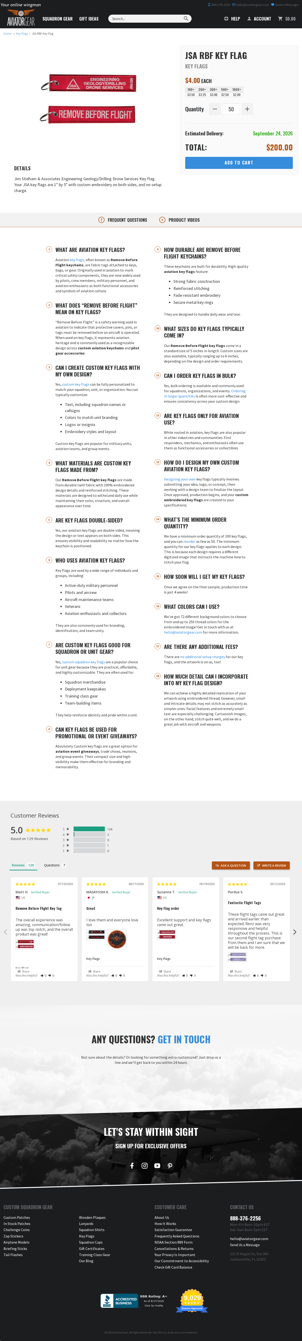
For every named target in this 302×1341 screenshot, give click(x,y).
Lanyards (86, 1223)
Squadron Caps (91, 1242)
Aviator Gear (120, 1332)
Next (294, 931)
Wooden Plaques (92, 1217)
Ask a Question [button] (233, 865)
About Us (162, 1217)
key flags (77, 259)
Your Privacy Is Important (175, 1254)
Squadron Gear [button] (57, 19)
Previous (5, 931)
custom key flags (75, 384)
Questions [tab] (52, 865)
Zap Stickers (13, 1236)
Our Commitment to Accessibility (182, 1260)
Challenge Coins (17, 1229)
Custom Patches (17, 1217)
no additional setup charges (202, 656)
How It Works (165, 1223)
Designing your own (180, 479)
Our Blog (86, 1260)
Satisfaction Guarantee (173, 1229)
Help (235, 19)
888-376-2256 (220, 5)
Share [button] (25, 971)
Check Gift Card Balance (173, 1267)
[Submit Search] (186, 19)
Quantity (194, 109)
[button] (43, 975)
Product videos (184, 220)
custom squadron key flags (83, 662)
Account (262, 19)
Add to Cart (239, 162)
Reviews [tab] (18, 865)
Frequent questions (127, 220)
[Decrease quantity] (215, 109)
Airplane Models (16, 1242)
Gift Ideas (88, 19)
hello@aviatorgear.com (252, 5)
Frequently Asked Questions (177, 1236)
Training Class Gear (94, 1254)
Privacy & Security (169, 1332)
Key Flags (22, 968)
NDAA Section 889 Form (174, 1242)
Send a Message (286, 5)
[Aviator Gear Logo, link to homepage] (21, 17)
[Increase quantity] (247, 109)
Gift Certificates (92, 1248)
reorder (189, 541)
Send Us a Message (245, 1244)
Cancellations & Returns (174, 1248)
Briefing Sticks (15, 1248)
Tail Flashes (13, 1254)
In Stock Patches (17, 1223)
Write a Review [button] (274, 865)
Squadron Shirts (92, 1229)
